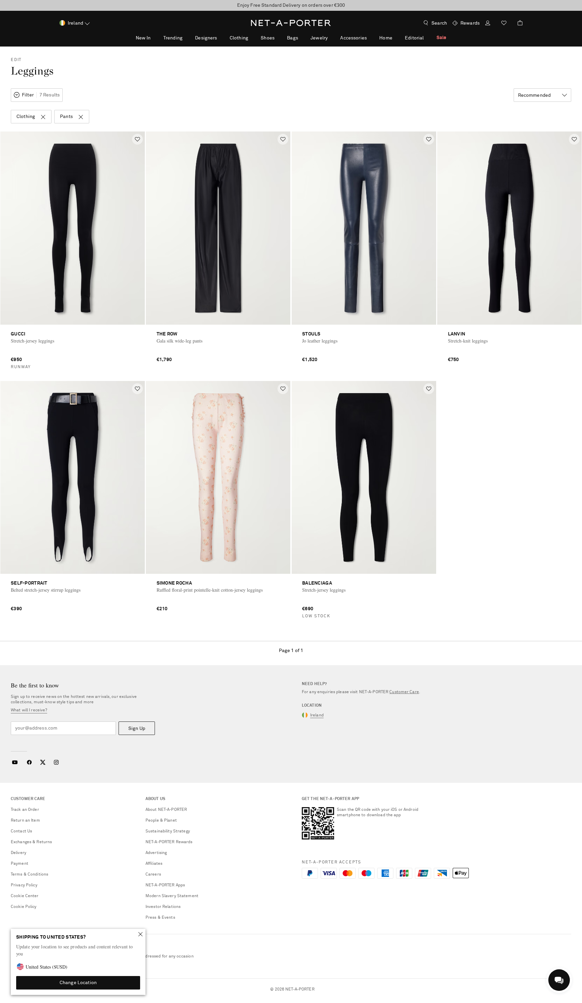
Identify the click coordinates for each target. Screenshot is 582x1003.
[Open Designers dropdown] (220, 37)
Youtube (15, 762)
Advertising (156, 853)
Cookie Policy (24, 907)
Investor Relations (163, 907)
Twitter (42, 762)
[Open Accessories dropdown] (370, 37)
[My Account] (488, 24)
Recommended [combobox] (534, 95)
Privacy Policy (24, 885)
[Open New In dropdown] (154, 37)
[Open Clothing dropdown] (252, 37)
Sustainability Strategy (168, 831)
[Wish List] (503, 24)
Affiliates (154, 864)
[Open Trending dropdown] (186, 37)
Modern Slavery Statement (172, 896)
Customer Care (404, 692)
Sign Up (136, 728)
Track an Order (25, 810)
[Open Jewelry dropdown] (331, 37)
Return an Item (25, 821)
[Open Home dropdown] (396, 37)
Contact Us (21, 831)
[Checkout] (517, 23)
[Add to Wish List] (137, 139)
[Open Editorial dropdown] (427, 37)
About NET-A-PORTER (166, 810)
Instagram (56, 762)
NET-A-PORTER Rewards (169, 842)
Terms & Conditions (29, 875)
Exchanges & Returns (31, 842)
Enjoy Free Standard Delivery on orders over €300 (291, 5)
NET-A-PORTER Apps (165, 885)
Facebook (29, 762)
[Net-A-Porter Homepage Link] (291, 23)
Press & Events (160, 918)
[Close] (140, 934)
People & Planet (161, 821)
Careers (153, 875)
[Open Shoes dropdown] (278, 37)
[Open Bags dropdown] (301, 37)
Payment (19, 864)
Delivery (18, 853)
